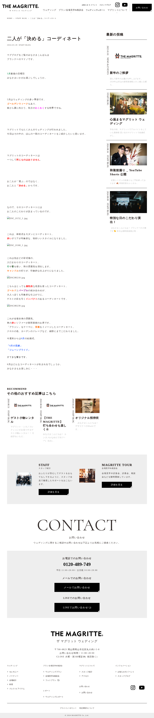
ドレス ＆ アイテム (17, 689)
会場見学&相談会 (52, 676)
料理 (11, 684)
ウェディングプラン (53, 672)
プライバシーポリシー (68, 708)
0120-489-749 (77, 564)
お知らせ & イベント (89, 5)
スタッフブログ (105, 5)
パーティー (13, 676)
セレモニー (13, 672)
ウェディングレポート (95, 10)
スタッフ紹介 (87, 672)
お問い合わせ (87, 692)
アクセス (85, 676)
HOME (9, 18)
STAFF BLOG (21, 18)
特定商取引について (86, 708)
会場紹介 (13, 680)
